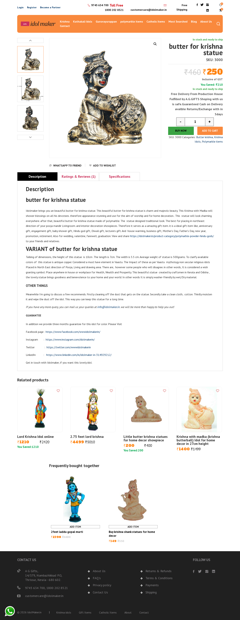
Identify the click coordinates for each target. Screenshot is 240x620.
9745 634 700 (99, 5)
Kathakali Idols (82, 21)
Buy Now (181, 130)
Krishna (65, 21)
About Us (206, 21)
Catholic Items (156, 21)
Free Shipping (181, 7)
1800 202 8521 (114, 10)
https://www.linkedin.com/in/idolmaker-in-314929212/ (79, 355)
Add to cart (210, 130)
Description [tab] (37, 176)
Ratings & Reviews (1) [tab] (79, 176)
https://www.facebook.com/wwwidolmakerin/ (73, 331)
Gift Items (85, 612)
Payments (152, 585)
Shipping (151, 592)
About (128, 612)
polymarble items (131, 21)
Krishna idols (63, 612)
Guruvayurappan (106, 21)
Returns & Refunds (158, 571)
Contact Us (100, 592)
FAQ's (97, 578)
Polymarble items (212, 141)
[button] (155, 44)
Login (20, 7)
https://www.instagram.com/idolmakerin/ (70, 339)
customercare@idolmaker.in (149, 9)
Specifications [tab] (119, 176)
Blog (194, 21)
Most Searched (177, 21)
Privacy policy (102, 585)
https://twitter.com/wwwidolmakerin (69, 347)
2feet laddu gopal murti (67, 532)
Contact (65, 26)
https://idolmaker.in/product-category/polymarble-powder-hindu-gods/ (172, 236)
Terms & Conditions (159, 578)
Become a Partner (50, 7)
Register (32, 7)
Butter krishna (204, 137)
